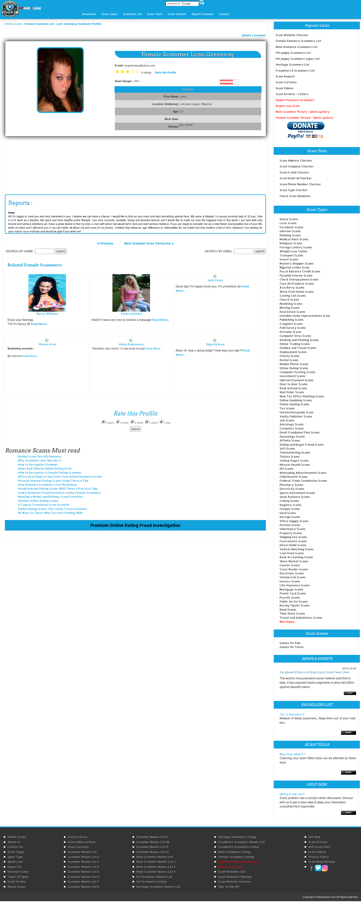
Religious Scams (291, 243)
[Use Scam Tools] (348, 772)
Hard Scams (288, 513)
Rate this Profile (165, 72)
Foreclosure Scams (293, 541)
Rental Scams (289, 360)
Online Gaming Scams (294, 404)
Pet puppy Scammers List (293, 52)
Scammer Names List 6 (83, 876)
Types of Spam (18, 876)
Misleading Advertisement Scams (303, 473)
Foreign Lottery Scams (296, 247)
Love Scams (288, 223)
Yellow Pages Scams (294, 460)
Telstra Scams (290, 456)
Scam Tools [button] (154, 14)
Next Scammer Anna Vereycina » (149, 243)
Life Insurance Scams (295, 585)
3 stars (138, 422)
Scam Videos (285, 88)
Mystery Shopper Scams (297, 263)
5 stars (109, 422)
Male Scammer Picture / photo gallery (303, 111)
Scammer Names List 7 (83, 881)
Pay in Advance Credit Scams (300, 271)
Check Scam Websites (295, 196)
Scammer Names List (82, 852)
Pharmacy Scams (291, 485)
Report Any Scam (230, 867)
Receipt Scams (290, 517)
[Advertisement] (33, 164)
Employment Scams (293, 352)
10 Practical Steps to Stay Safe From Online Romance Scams (60, 476)
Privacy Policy (318, 857)
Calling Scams (289, 501)
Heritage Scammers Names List (158, 886)
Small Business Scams (295, 497)
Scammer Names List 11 (152, 847)
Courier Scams (290, 565)
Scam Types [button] (109, 14)
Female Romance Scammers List (298, 41)
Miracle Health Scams (295, 464)
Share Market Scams (294, 561)
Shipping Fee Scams (293, 537)
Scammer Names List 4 (83, 867)
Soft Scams (287, 448)
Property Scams (291, 533)
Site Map (314, 837)
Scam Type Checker (294, 190)
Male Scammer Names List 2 (155, 861)
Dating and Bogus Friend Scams (302, 444)
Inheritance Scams (293, 529)
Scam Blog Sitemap (321, 861)
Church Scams (289, 299)
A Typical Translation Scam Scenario (43, 504)
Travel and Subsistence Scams (301, 617)
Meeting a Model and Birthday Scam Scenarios (50, 496)
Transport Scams (291, 255)
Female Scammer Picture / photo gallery (304, 117)
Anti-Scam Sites (319, 847)
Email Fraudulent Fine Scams (300, 432)
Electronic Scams (292, 573)
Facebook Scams (291, 227)
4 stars (124, 422)
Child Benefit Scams (293, 477)
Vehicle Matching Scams (297, 549)
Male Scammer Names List (154, 857)
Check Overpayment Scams (299, 279)
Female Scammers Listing (236, 857)
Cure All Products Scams (297, 283)
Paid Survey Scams (293, 328)
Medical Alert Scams (294, 239)
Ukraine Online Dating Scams (38, 501)
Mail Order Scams (292, 392)
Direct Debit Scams (293, 545)
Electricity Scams (292, 489)
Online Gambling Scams (296, 400)
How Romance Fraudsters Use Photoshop (47, 484)
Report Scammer (203, 14)
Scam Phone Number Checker (300, 184)
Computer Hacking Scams (297, 372)
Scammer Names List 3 (83, 861)
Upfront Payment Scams (296, 380)
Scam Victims (17, 881)
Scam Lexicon (77, 837)
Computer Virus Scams (295, 336)
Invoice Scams (290, 581)
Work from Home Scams (297, 291)
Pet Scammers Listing (151, 881)
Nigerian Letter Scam (294, 267)
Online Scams (14, 23)
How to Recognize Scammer (38, 464)
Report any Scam (288, 106)
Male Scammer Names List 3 (155, 867)
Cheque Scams (290, 509)
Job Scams (287, 420)
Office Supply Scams (294, 521)
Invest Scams (289, 259)
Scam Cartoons (286, 82)
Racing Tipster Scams (295, 605)
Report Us (15, 867)
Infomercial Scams (293, 577)
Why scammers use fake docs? (40, 460)
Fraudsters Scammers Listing (238, 847)
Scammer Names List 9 (152, 837)
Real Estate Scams (292, 312)
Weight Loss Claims (293, 251)
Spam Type (15, 857)
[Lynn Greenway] (60, 79)
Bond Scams (288, 609)
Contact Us (15, 847)
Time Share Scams (292, 613)
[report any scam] (300, 130)
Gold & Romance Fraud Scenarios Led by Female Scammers (59, 492)
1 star (167, 422)
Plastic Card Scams (293, 593)
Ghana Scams (289, 219)
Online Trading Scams (295, 344)
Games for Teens (292, 647)
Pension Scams (290, 525)
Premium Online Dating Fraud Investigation (135, 525)
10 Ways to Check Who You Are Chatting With (50, 513)
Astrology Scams (292, 424)
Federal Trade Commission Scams (303, 480)
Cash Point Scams (292, 553)
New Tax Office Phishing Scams (302, 396)
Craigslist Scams (291, 324)
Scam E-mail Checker (294, 172)
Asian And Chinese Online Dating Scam (45, 468)
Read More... (39, 324)
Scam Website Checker (292, 35)
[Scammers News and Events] (350, 693)
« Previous (105, 243)
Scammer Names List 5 (83, 871)
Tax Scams (287, 408)
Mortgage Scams (291, 589)
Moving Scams (290, 307)
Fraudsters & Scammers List (295, 70)
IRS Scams (287, 468)
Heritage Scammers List (292, 64)
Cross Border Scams (294, 569)
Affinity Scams (290, 440)
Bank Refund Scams (293, 388)
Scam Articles (318, 842)
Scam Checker (177, 14)
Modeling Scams (291, 303)
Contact (224, 14)
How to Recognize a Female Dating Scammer (50, 472)
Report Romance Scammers (295, 100)
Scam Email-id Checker (296, 178)
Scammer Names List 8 (83, 886)
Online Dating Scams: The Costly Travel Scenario (52, 509)
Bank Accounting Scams (296, 557)
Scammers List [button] (132, 14)
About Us (14, 842)
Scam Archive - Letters (292, 94)
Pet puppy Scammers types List (298, 58)
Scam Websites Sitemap (234, 876)
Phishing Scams (290, 235)
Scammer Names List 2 (83, 857)
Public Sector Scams (294, 601)
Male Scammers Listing (234, 852)
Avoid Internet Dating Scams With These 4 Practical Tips (57, 488)
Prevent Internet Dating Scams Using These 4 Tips (53, 480)
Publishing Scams (291, 319)
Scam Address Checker (296, 160)
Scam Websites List (231, 871)
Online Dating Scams (294, 368)
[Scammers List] (348, 732)
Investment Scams (292, 376)
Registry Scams (290, 505)
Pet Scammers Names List (154, 876)
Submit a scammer (254, 35)
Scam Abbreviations (82, 842)
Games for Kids (290, 643)
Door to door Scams (294, 384)
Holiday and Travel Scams (298, 348)
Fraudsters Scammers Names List (241, 842)
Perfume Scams (290, 332)
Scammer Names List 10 (152, 842)
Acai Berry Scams (292, 287)
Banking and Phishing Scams (299, 340)
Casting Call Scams (293, 295)
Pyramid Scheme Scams (296, 275)
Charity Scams (290, 356)
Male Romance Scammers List (297, 47)
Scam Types (16, 852)
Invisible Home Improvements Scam (305, 316)
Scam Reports (285, 76)
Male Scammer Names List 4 (155, 871)
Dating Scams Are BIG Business (39, 456)
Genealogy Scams (292, 436)
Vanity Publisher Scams (296, 416)
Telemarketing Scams (295, 452)
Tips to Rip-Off (229, 886)
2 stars (153, 422)
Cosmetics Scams (292, 428)
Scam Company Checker (297, 166)
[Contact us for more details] (348, 812)
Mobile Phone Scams (294, 364)
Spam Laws (15, 861)
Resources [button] (89, 14)
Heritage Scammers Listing (237, 837)
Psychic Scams (290, 597)
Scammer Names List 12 (152, 852)
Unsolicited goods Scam (296, 412)
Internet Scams (290, 231)
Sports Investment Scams (297, 493)
